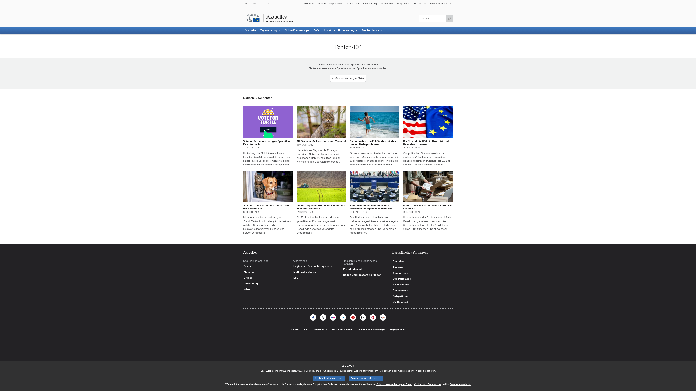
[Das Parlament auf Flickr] (333, 317)
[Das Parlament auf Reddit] (383, 317)
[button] (440, 3)
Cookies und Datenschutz (427, 384)
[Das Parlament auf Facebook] (313, 317)
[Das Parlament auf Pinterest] (373, 317)
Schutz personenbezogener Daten (394, 384)
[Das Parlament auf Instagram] (363, 317)
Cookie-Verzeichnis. (460, 384)
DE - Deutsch (252, 3)
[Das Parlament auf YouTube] (353, 317)
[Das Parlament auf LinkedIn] (343, 317)
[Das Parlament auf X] (323, 317)
